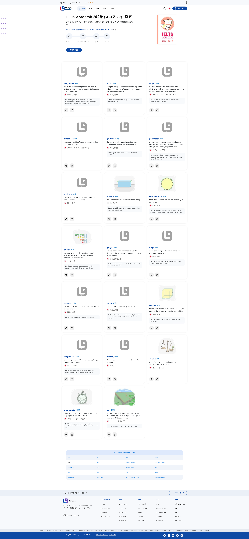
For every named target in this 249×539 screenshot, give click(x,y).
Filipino (107, 530)
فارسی (112, 530)
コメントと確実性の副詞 (132, 478)
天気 (127, 473)
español (55, 530)
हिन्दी (96, 530)
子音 (176, 512)
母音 (176, 508)
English (42, 530)
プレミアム (90, 3)
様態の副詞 (71, 478)
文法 (157, 500)
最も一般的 (122, 516)
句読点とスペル (161, 508)
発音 (176, 500)
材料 (156, 468)
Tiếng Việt (89, 530)
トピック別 (122, 508)
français (48, 530)
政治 (156, 457)
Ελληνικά (163, 530)
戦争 (98, 462)
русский (74, 530)
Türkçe (61, 530)
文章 (157, 504)
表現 (139, 500)
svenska (187, 530)
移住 (98, 468)
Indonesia (119, 530)
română (200, 530)
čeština (194, 530)
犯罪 (69, 457)
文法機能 (159, 516)
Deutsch (126, 530)
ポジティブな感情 (130, 462)
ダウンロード (179, 493)
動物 (156, 473)
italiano (68, 530)
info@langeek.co (73, 515)
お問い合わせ (105, 512)
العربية (100, 530)
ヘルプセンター (105, 516)
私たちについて (105, 508)
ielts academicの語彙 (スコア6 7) (100, 30)
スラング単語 (142, 504)
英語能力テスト (81, 30)
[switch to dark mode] (187, 2)
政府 (127, 457)
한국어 (151, 530)
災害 (98, 473)
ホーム (68, 30)
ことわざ (140, 516)
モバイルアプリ (76, 3)
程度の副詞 (100, 478)
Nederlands (179, 530)
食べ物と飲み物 (130, 468)
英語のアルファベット (180, 504)
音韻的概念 (178, 516)
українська (82, 530)
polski (157, 530)
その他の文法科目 (161, 512)
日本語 (141, 530)
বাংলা (173, 530)
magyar (207, 530)
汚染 (69, 473)
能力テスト (122, 512)
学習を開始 (74, 50)
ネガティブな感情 (159, 462)
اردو (169, 530)
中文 (146, 530)
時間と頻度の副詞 (160, 478)
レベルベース (123, 504)
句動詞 (140, 512)
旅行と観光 (71, 468)
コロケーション (142, 508)
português (134, 530)
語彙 (73, 30)
